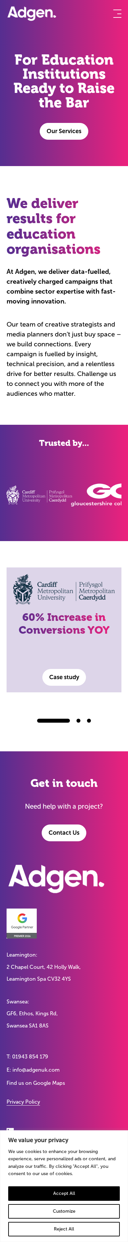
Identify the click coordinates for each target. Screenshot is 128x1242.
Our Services (64, 131)
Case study (64, 677)
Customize (64, 1211)
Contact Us (64, 832)
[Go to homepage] (32, 13)
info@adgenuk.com (36, 1070)
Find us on (36, 1083)
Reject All (64, 1229)
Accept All (64, 1193)
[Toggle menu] (117, 14)
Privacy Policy (23, 1102)
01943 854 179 (30, 1056)
